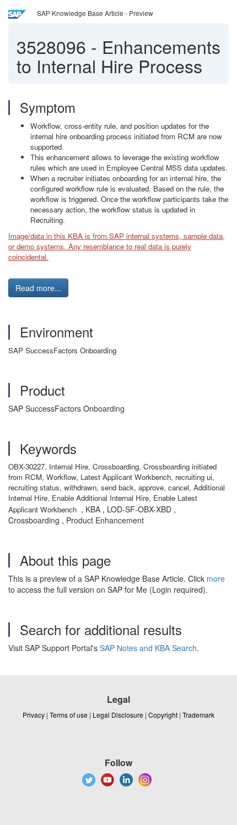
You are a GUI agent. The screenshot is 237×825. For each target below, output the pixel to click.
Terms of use (69, 714)
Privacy (34, 714)
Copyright (162, 714)
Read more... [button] (38, 287)
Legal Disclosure (118, 714)
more (216, 578)
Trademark (198, 714)
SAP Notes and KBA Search (148, 647)
